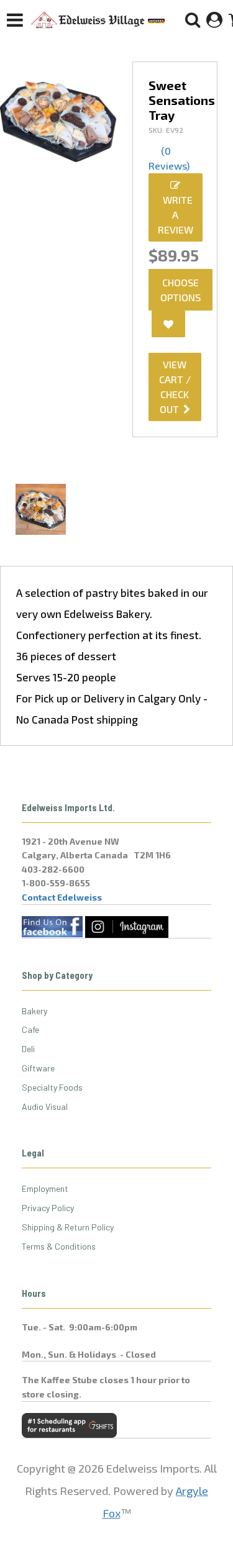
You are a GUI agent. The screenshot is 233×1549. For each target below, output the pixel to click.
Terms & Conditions (59, 1246)
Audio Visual (45, 1106)
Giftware (38, 1068)
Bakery (34, 1011)
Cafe (30, 1029)
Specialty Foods (52, 1087)
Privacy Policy (48, 1207)
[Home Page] (98, 20)
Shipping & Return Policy (68, 1227)
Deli (28, 1048)
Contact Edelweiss (62, 897)
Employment (45, 1188)
